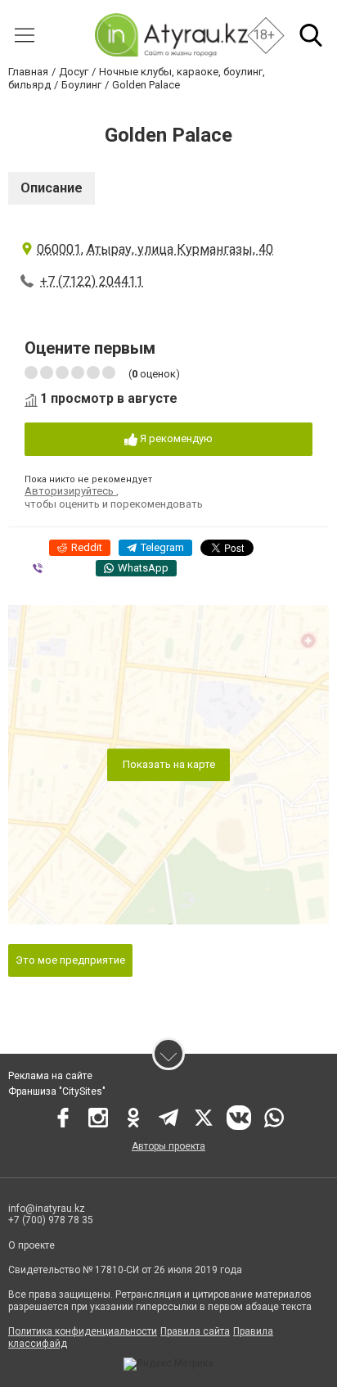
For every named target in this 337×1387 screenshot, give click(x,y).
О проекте (31, 1245)
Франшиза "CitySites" (57, 1091)
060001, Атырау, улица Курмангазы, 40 (155, 249)
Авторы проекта (168, 1146)
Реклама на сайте (50, 1076)
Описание (51, 188)
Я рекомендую (175, 438)
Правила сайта (195, 1331)
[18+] (170, 34)
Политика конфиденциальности (82, 1331)
